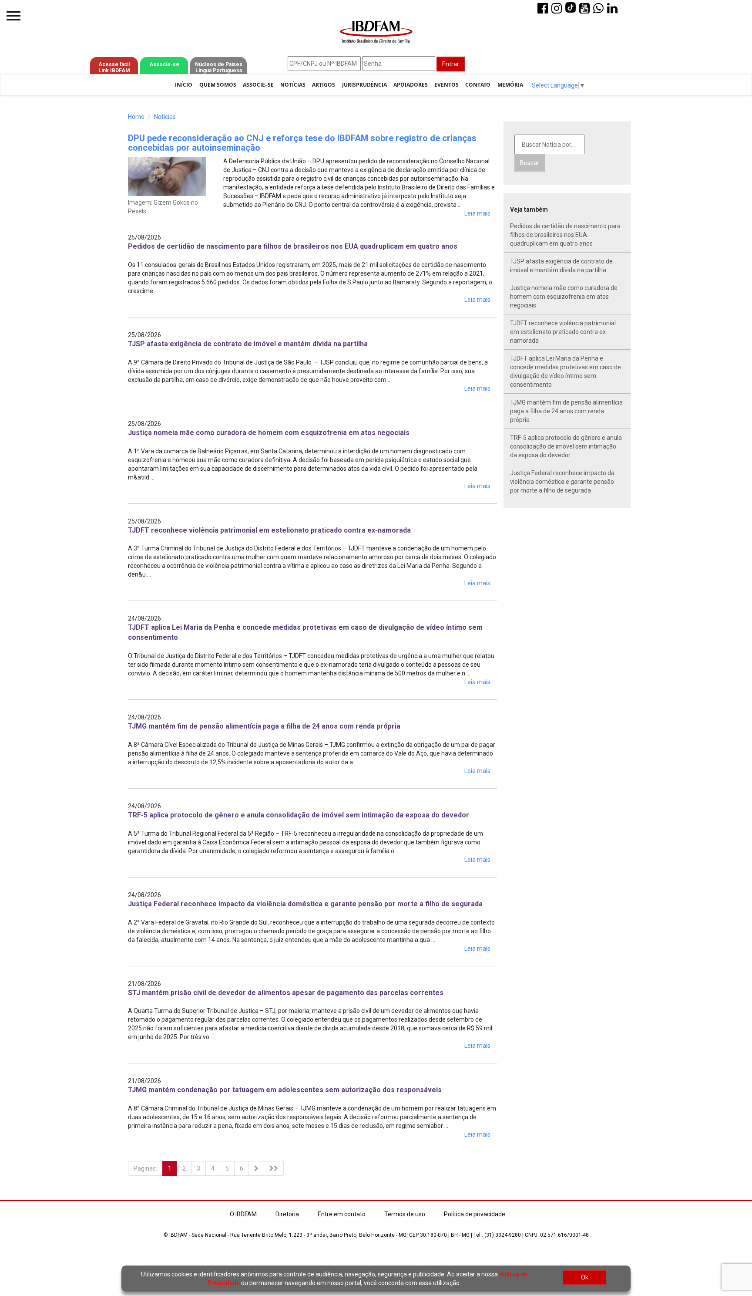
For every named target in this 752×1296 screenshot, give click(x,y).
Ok (584, 1277)
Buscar (529, 162)
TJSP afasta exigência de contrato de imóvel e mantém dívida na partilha (248, 344)
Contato (477, 84)
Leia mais (477, 213)
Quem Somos (217, 84)
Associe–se (258, 84)
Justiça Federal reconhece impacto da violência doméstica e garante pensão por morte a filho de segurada (305, 904)
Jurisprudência (364, 84)
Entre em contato (342, 1214)
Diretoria (287, 1214)
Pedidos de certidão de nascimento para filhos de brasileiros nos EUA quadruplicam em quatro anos (292, 246)
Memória (510, 84)
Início (183, 84)
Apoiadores (410, 84)
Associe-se (164, 64)
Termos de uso (404, 1214)
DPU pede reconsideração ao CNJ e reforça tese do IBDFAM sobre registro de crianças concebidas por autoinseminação (302, 143)
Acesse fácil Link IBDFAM (114, 67)
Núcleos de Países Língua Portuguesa (218, 67)
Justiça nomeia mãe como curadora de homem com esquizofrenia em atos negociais (269, 433)
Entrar (450, 64)
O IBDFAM (243, 1214)
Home (136, 116)
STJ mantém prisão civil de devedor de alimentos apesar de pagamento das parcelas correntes (285, 993)
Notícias (293, 84)
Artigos (323, 84)
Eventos (446, 84)
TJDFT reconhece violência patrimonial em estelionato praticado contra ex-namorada (269, 530)
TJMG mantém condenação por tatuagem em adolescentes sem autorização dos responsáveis (285, 1090)
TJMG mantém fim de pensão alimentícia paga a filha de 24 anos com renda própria (264, 726)
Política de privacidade (474, 1214)
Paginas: (145, 1168)
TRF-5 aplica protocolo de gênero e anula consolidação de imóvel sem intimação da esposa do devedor (298, 815)
